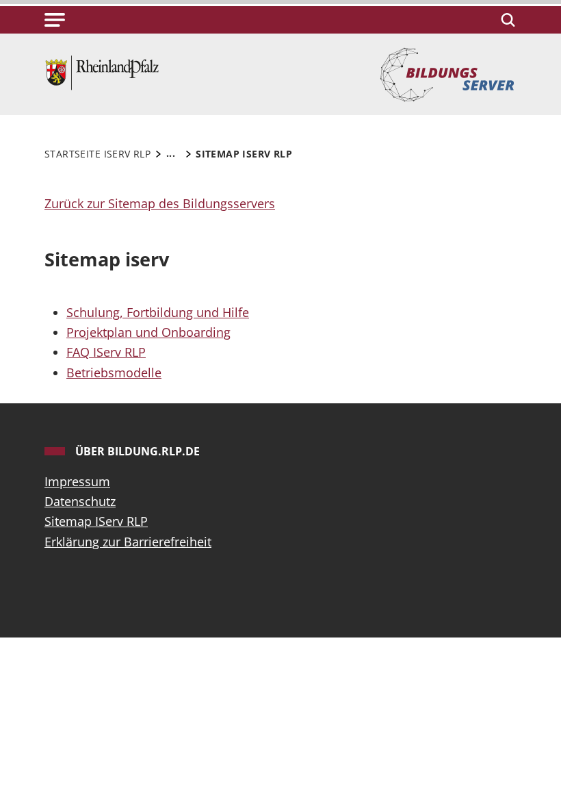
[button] (54, 20)
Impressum (77, 481)
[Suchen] (506, 20)
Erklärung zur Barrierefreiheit (127, 541)
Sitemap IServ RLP (96, 521)
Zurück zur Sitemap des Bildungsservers (159, 203)
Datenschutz (80, 501)
